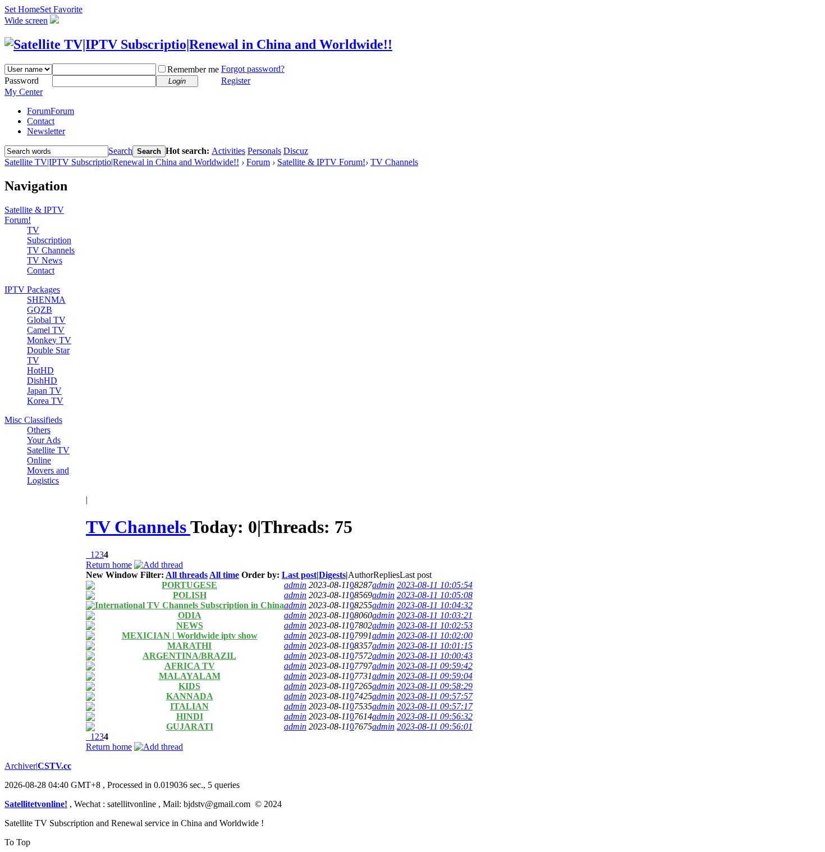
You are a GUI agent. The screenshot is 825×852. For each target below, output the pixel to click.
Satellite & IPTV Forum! (321, 162)
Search (120, 151)
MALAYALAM (190, 676)
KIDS (189, 686)
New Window (112, 575)
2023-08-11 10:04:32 (435, 605)
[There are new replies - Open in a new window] (90, 586)
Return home (109, 564)
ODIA (189, 615)
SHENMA (46, 299)
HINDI (189, 716)
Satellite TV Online (48, 455)
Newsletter (46, 131)
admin (295, 585)
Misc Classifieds (33, 420)
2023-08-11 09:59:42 (435, 666)
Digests (332, 575)
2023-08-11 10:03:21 (435, 615)
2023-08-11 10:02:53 (435, 625)
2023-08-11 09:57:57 (435, 696)
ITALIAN (189, 706)
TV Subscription (49, 235)
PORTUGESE (189, 585)
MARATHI (189, 645)
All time (224, 575)
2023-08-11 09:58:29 (435, 686)
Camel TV (46, 330)
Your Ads (44, 440)
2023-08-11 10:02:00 (435, 635)
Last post (299, 575)
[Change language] (54, 20)
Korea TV (45, 401)
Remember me (193, 69)
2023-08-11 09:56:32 (435, 716)
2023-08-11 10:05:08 (435, 595)
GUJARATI (189, 726)
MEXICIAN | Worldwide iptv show (190, 635)
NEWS (189, 625)
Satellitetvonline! (35, 804)
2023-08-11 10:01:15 (435, 645)
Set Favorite (61, 9)
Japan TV (44, 390)
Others (39, 430)
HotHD (40, 370)
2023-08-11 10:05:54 (435, 585)
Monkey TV (49, 340)
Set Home (22, 9)
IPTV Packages (32, 289)
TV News (44, 260)
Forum (50, 111)
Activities (228, 151)
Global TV (46, 320)
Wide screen (26, 20)
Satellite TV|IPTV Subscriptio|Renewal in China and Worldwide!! (121, 162)
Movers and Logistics (48, 475)
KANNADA (189, 696)
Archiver (20, 766)
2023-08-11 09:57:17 (435, 706)
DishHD (42, 380)
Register (235, 80)
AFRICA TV (189, 666)
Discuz (295, 151)
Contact (40, 121)
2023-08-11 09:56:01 (435, 726)
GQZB (39, 310)
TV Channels (394, 162)
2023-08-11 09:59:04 (435, 676)
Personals (264, 151)
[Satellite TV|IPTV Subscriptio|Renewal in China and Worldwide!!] (198, 44)
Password (21, 80)
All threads (187, 575)
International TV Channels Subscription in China (189, 605)
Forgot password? (253, 69)
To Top (17, 842)
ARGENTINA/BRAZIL (189, 655)
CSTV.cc (54, 766)
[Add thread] (158, 564)
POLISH (190, 595)
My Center (23, 92)
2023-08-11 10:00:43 (435, 655)
